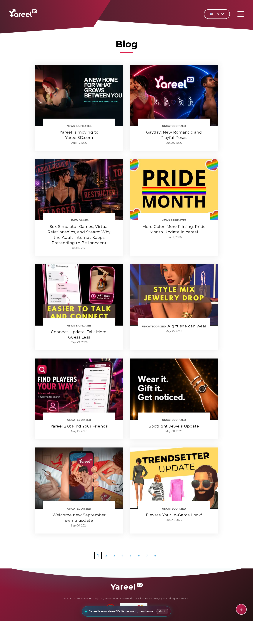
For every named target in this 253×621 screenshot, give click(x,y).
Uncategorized (174, 126)
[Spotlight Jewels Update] (174, 389)
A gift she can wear (187, 326)
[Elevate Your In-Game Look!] (174, 478)
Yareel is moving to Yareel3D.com (79, 135)
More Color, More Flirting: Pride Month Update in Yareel (174, 229)
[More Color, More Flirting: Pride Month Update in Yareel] (174, 189)
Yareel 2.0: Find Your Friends (79, 426)
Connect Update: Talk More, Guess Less (79, 334)
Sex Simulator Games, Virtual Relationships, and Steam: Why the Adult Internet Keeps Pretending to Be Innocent (79, 234)
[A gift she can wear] (174, 295)
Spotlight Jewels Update (174, 426)
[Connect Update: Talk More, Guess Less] (79, 295)
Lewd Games (79, 220)
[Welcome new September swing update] (79, 478)
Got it (162, 611)
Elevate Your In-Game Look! (174, 515)
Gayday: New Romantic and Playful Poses (174, 135)
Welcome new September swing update (79, 518)
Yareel (126, 587)
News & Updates (79, 126)
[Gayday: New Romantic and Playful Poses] (174, 95)
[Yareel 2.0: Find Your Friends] (79, 389)
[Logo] (23, 16)
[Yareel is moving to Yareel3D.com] (79, 95)
